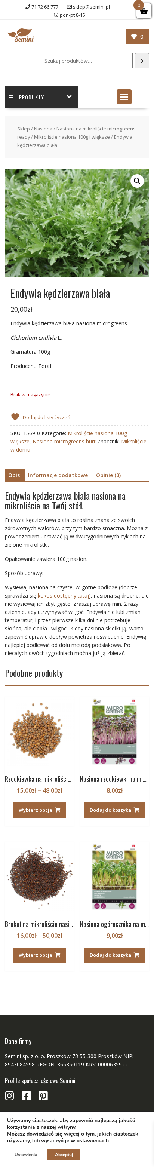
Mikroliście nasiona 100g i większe (72, 136)
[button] (124, 96)
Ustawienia (26, 1155)
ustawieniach (93, 1140)
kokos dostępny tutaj (63, 595)
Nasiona (43, 128)
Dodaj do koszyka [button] (110, 810)
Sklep (23, 128)
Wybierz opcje (35, 810)
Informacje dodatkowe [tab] (58, 475)
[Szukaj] (142, 60)
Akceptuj (64, 1155)
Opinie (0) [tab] (108, 475)
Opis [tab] (14, 475)
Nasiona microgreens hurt (64, 441)
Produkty (31, 97)
